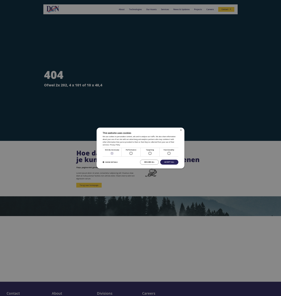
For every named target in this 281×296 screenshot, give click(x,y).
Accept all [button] (169, 162)
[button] (110, 162)
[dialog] (140, 148)
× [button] (181, 130)
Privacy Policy (115, 145)
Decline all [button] (149, 162)
